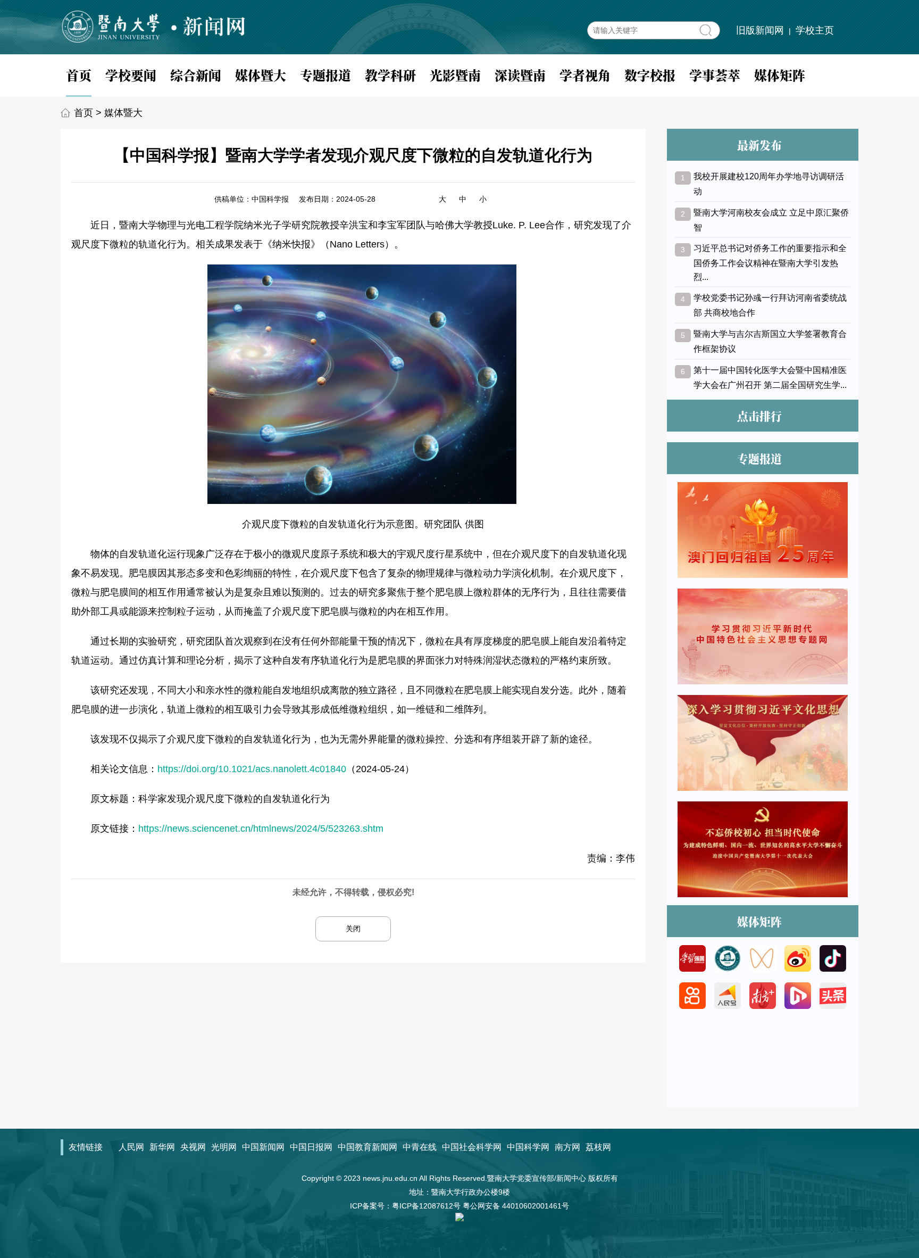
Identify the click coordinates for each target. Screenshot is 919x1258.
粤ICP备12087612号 (426, 1206)
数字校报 (649, 74)
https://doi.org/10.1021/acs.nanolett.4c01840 (251, 769)
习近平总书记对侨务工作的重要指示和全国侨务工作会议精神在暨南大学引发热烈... (770, 263)
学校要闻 (130, 74)
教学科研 (390, 74)
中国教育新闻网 (367, 1147)
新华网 (162, 1147)
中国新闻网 (263, 1147)
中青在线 (420, 1147)
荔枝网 (598, 1147)
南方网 (567, 1147)
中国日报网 (311, 1147)
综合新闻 (195, 74)
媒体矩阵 (779, 74)
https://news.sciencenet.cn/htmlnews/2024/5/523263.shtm (260, 828)
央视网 (193, 1147)
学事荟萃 (714, 74)
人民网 (131, 1147)
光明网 (224, 1147)
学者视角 (585, 74)
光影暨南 (455, 74)
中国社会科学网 (472, 1147)
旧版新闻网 (760, 30)
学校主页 (815, 30)
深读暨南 (520, 74)
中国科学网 (528, 1147)
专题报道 (325, 74)
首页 (78, 74)
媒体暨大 (260, 74)
